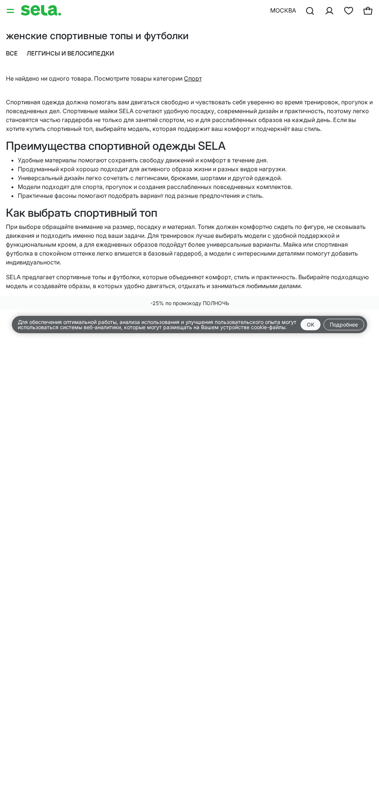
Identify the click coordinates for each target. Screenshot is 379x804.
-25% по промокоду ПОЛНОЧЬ (189, 303)
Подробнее (344, 324)
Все (12, 53)
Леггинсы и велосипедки (70, 53)
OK (310, 324)
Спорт (193, 78)
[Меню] (11, 10)
